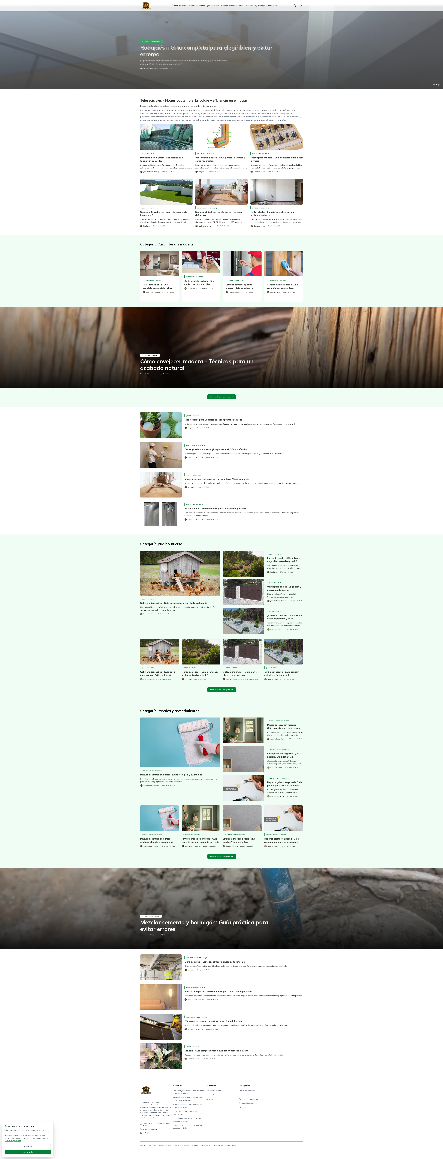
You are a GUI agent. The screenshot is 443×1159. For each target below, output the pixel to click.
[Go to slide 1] (434, 85)
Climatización (272, 5)
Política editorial (218, 1145)
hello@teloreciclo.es (150, 1133)
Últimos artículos (179, 5)
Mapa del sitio (231, 1145)
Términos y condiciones (148, 1145)
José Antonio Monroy (214, 1091)
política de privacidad (13, 1141)
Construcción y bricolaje (255, 5)
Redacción (211, 1085)
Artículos (177, 1085)
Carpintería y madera (196, 5)
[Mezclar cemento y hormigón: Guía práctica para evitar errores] (221, 908)
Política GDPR (205, 1145)
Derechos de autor (165, 1145)
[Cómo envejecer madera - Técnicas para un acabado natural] (221, 347)
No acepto (28, 1146)
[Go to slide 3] (438, 84)
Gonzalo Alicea (146, 68)
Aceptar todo (28, 1152)
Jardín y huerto (213, 5)
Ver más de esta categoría (220, 397)
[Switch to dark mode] (301, 5)
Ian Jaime (143, 935)
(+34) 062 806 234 (150, 1129)
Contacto (195, 1145)
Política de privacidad (181, 1145)
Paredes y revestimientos (232, 5)
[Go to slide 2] (436, 84)
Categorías (244, 1085)
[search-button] (294, 5)
